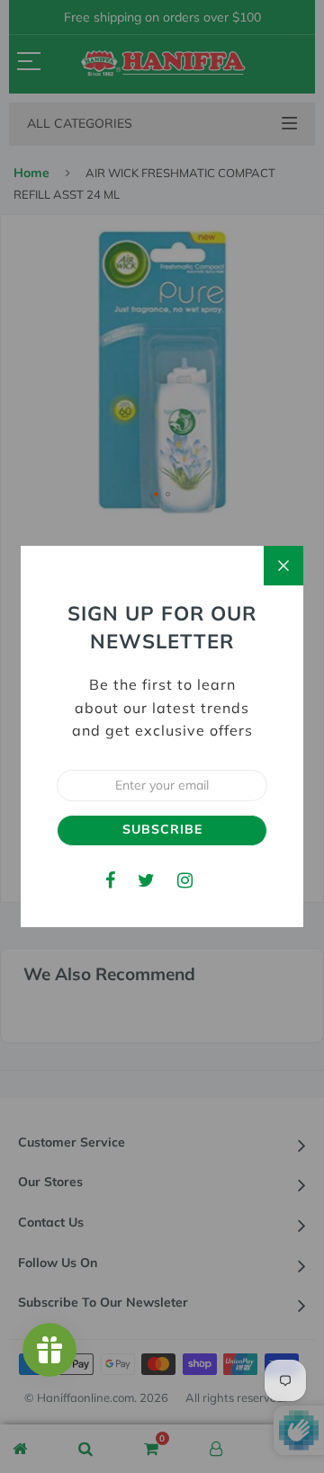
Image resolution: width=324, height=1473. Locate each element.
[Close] (283, 565)
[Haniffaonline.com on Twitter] (146, 880)
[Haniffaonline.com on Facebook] (110, 880)
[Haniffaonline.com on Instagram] (185, 880)
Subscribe (162, 829)
